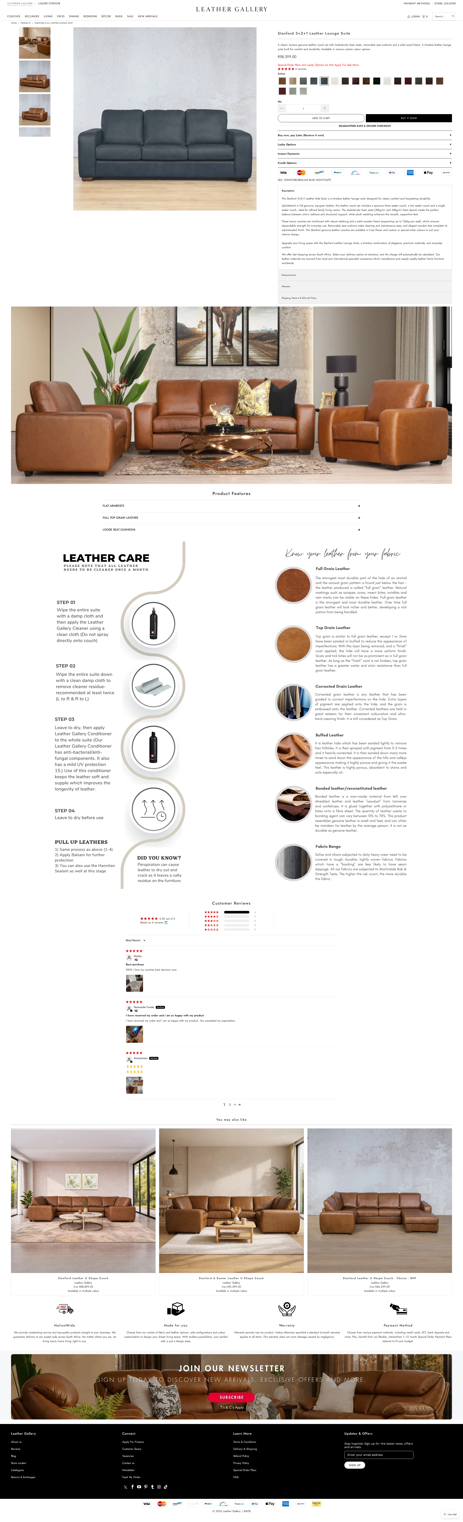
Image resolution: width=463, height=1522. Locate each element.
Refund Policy (241, 1456)
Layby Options (365, 144)
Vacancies (128, 1456)
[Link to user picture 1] (134, 983)
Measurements (289, 275)
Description (288, 190)
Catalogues (17, 1470)
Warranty (286, 286)
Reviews (15, 1449)
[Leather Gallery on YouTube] (139, 1487)
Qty (280, 101)
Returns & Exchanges (23, 1477)
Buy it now (409, 118)
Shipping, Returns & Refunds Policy (299, 298)
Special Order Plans (244, 1470)
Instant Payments (365, 154)
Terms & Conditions (244, 1442)
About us (16, 1442)
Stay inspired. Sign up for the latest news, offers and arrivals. (378, 1445)
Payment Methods (417, 3)
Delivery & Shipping (245, 1449)
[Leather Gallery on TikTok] (166, 1487)
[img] (134, 951)
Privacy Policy (241, 1463)
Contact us (128, 1463)
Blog (13, 1456)
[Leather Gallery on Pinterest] (146, 1487)
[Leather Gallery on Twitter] (125, 1487)
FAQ (236, 1477)
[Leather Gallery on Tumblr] (152, 1487)
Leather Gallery (231, 1511)
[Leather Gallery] (231, 9)
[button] (13, 16)
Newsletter (128, 1470)
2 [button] (230, 1105)
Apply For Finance (133, 1442)
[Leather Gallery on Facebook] (132, 1487)
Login (415, 16)
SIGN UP (355, 1465)
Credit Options (365, 163)
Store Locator (445, 3)
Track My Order (131, 1477)
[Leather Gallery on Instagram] (159, 1487)
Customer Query (131, 1449)
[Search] (453, 16)
